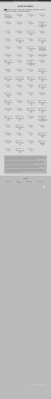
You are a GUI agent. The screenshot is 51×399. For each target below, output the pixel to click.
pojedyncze (19, 9)
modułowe (23, 9)
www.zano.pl (36, 0)
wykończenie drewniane (35, 9)
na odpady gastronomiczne (29, 9)
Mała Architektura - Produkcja (6, 2)
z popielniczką (9, 9)
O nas (46, 2)
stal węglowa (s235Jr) (7, 11)
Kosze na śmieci (25, 6)
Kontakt (49, 2)
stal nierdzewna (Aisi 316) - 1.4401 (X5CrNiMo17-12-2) (24, 11)
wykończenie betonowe (42, 9)
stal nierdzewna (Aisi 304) (14, 11)
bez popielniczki (14, 9)
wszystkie (6, 9)
